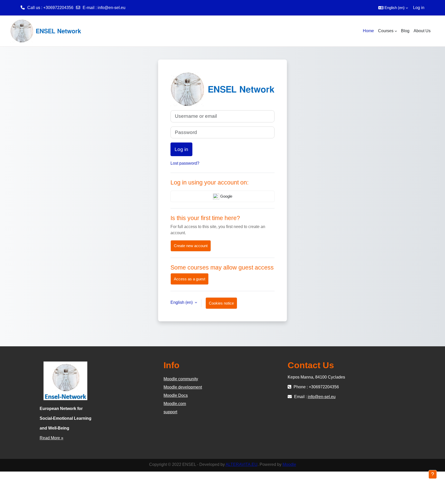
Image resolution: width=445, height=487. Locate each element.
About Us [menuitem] (422, 31)
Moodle (289, 464)
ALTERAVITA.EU (242, 464)
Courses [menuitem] (385, 31)
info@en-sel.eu (111, 7)
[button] (393, 7)
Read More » (51, 438)
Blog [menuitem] (405, 31)
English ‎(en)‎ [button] (182, 302)
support (170, 412)
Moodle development (183, 387)
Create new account (191, 246)
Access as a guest (189, 279)
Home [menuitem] (368, 31)
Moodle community (181, 379)
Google (225, 196)
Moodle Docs (176, 395)
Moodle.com (175, 403)
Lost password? (184, 163)
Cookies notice (221, 303)
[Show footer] (433, 474)
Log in (418, 7)
